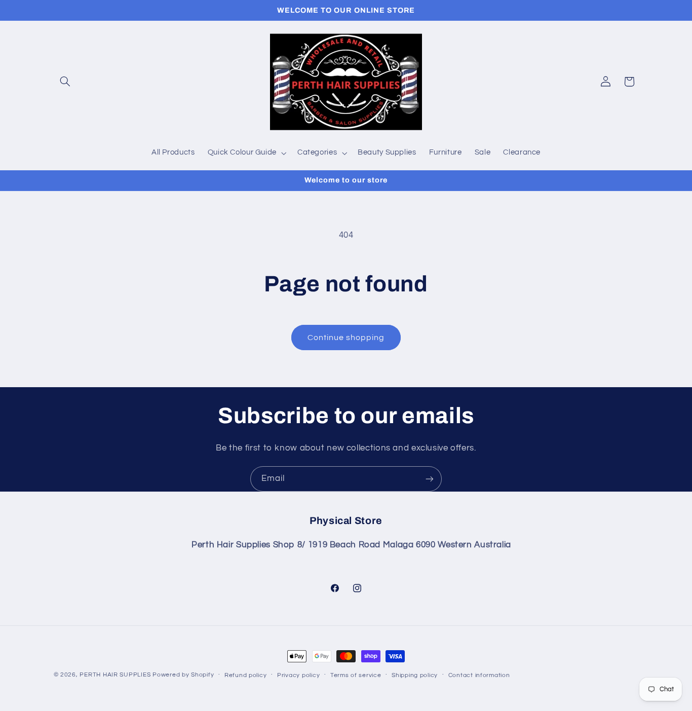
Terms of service (355, 675)
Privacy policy (298, 675)
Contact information (479, 675)
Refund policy (245, 675)
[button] (65, 81)
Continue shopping (346, 337)
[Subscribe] (429, 478)
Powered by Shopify (183, 675)
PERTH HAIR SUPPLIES (115, 675)
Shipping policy (415, 675)
